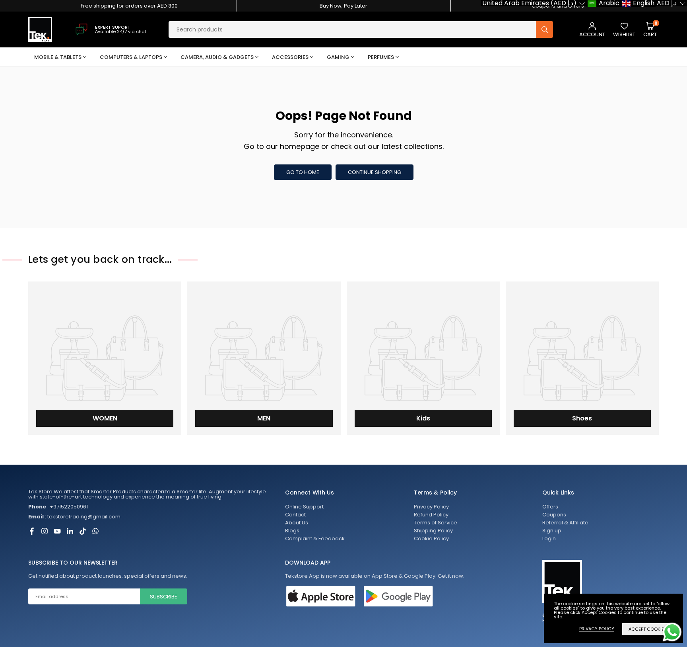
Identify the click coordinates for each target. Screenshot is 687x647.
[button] (650, 29)
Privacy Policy (431, 506)
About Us (296, 522)
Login (549, 538)
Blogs (292, 530)
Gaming (338, 57)
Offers (550, 506)
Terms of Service (435, 522)
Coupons (554, 514)
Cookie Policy (431, 538)
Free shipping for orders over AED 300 (129, 6)
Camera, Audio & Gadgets (217, 57)
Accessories (290, 57)
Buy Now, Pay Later (343, 6)
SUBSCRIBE (163, 596)
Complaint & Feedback (315, 538)
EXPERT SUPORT (112, 27)
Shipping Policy (433, 530)
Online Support (304, 506)
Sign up (551, 530)
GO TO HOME (302, 172)
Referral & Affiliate (565, 522)
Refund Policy (431, 514)
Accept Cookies (648, 629)
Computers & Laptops (131, 57)
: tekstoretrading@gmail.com (74, 517)
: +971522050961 (58, 506)
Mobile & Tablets (58, 57)
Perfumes (381, 57)
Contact (295, 514)
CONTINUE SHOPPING (374, 172)
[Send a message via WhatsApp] (672, 632)
